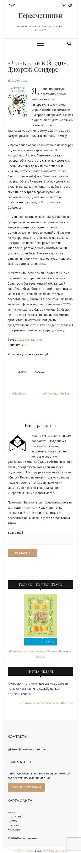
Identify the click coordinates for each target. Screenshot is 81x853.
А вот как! (31, 507)
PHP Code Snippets (23, 850)
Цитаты (12, 821)
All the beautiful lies (58, 393)
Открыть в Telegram (26, 787)
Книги (11, 812)
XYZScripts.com (59, 850)
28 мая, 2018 (18, 81)
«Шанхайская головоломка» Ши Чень (46, 703)
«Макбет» (17, 393)
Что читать (15, 816)
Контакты (14, 829)
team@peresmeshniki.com (29, 749)
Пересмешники (40, 15)
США (20, 339)
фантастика (33, 339)
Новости (13, 825)
